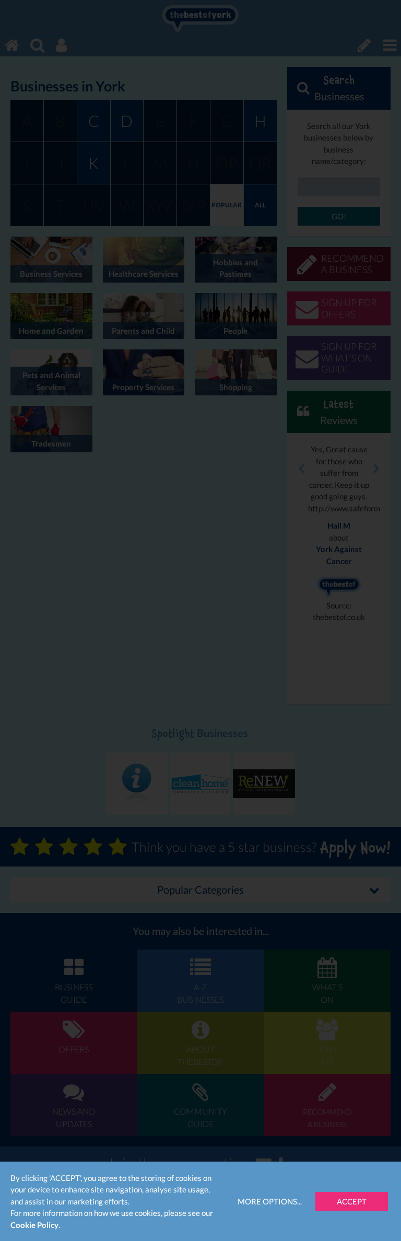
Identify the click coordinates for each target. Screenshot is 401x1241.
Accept (352, 1201)
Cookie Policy (34, 1225)
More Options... (270, 1201)
